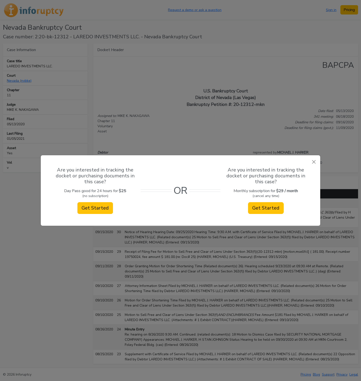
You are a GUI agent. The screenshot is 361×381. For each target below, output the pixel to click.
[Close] (313, 161)
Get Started (95, 208)
